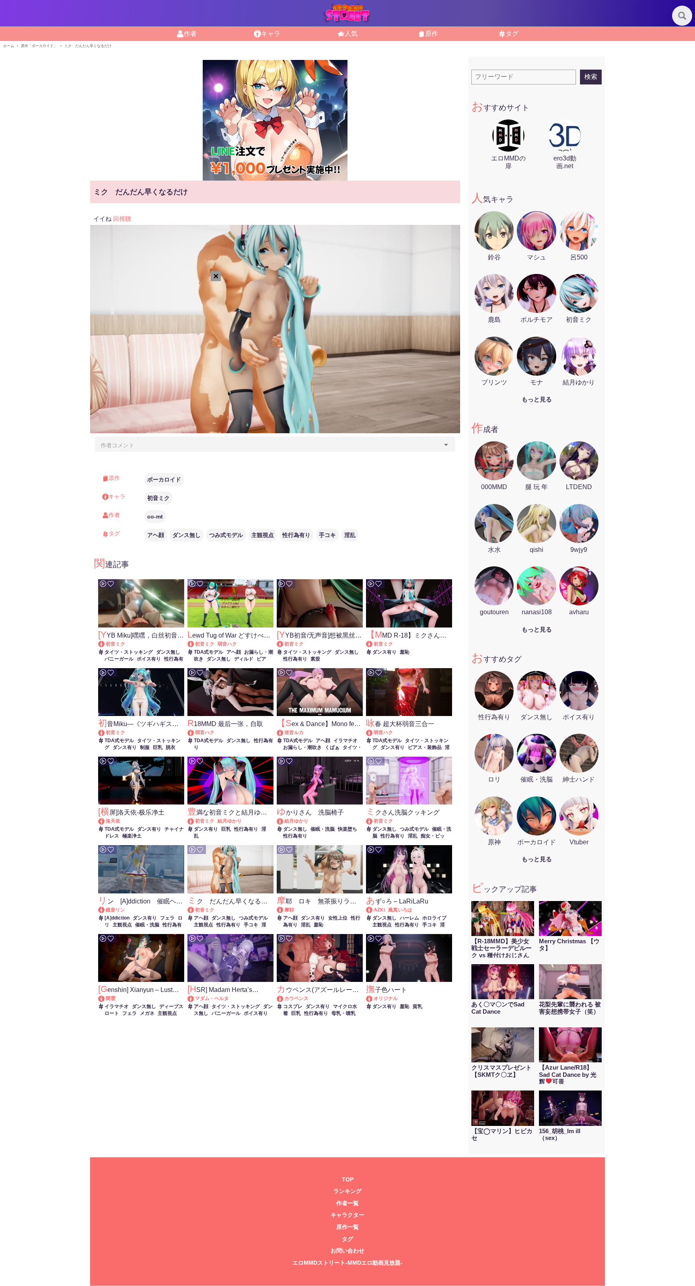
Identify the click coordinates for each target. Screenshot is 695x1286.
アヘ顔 (155, 535)
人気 (351, 33)
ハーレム (409, 918)
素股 (315, 659)
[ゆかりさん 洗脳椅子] (283, 821)
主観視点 (262, 535)
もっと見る (537, 399)
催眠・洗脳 (322, 829)
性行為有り (296, 535)
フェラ (167, 918)
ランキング (347, 1191)
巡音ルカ (294, 732)
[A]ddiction (117, 918)
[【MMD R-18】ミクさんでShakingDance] (373, 644)
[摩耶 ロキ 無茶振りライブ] (283, 910)
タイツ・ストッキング (129, 652)
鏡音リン (115, 910)
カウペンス (296, 998)
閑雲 (110, 998)
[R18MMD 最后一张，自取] (194, 732)
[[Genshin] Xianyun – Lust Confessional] (105, 998)
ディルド (243, 659)
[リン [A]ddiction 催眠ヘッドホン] (105, 910)
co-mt (155, 516)
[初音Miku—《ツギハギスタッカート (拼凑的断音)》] (105, 732)
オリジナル (386, 998)
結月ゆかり (230, 821)
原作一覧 (347, 1227)
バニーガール (119, 659)
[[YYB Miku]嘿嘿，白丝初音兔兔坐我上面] (105, 644)
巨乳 (157, 747)
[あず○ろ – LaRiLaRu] (373, 910)
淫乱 (350, 535)
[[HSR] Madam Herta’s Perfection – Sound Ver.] (194, 998)
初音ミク (158, 498)
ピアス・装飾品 (425, 747)
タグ (512, 33)
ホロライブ (434, 918)
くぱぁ (332, 747)
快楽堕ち (347, 829)
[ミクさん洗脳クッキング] (373, 821)
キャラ (270, 33)
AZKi (379, 910)
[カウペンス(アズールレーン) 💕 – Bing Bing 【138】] (283, 998)
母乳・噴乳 (343, 1013)
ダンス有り (384, 652)
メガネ (147, 1013)
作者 (190, 33)
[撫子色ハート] (373, 998)
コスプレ (292, 1006)
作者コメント (117, 445)
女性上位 (338, 918)
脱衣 (170, 747)
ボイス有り (149, 659)
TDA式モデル (208, 652)
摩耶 (289, 910)
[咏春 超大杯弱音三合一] (373, 732)
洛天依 (113, 821)
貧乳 (417, 1006)
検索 (590, 76)
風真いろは (400, 910)
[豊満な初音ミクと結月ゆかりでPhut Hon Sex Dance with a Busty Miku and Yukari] (194, 821)
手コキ (327, 535)
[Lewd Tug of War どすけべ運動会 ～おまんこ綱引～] (194, 644)
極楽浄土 (132, 836)
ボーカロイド (164, 479)
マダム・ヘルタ (212, 998)
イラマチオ (345, 740)
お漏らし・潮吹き (302, 747)
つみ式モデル (226, 535)
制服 (145, 747)
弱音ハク (227, 644)
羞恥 (404, 652)
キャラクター (347, 1215)
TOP (348, 1180)
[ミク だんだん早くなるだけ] (194, 910)
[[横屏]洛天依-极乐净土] (105, 821)
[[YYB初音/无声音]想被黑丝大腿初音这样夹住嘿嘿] (283, 644)
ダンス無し (187, 535)
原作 (431, 33)
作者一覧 (347, 1203)
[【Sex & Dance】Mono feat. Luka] (283, 732)
